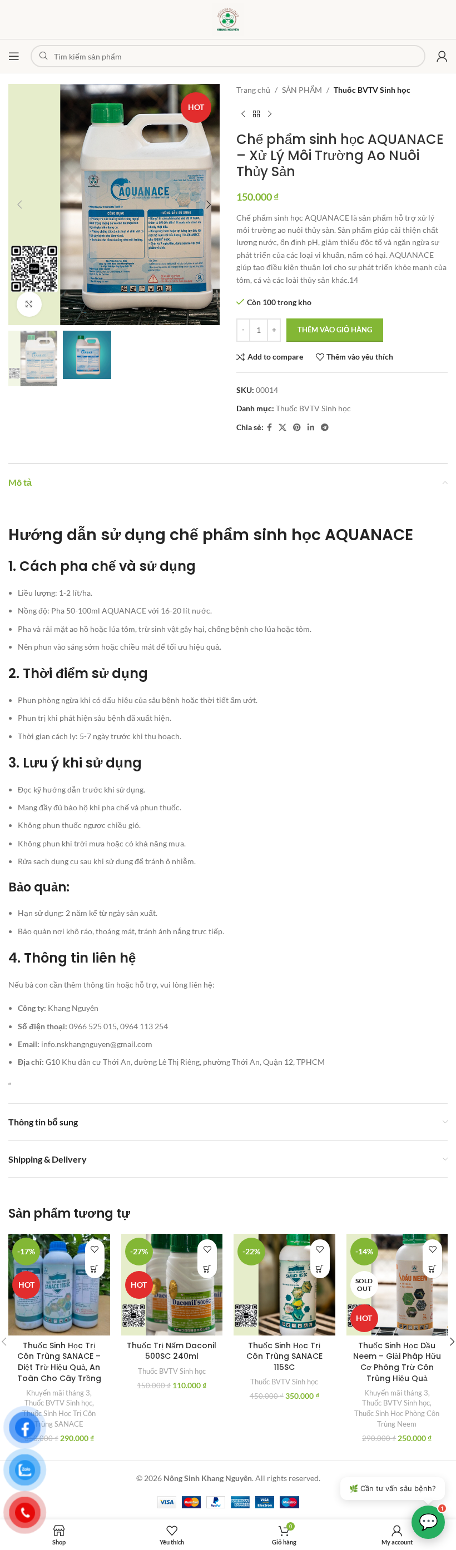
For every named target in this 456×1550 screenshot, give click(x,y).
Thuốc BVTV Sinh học (372, 89)
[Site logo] (228, 18)
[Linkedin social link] (311, 427)
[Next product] (269, 114)
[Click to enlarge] (29, 304)
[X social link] (282, 427)
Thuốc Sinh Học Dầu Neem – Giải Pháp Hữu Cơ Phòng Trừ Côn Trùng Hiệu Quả (397, 1362)
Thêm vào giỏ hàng (335, 329)
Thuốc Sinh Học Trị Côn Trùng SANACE (59, 1418)
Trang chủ (253, 89)
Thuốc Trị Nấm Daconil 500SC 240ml (171, 1351)
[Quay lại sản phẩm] (256, 114)
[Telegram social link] (325, 427)
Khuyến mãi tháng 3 (58, 1392)
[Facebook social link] (269, 427)
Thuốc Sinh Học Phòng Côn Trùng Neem (396, 1418)
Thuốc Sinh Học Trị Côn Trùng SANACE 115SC (284, 1356)
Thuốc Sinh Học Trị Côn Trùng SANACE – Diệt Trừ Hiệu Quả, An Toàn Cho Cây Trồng (59, 1362)
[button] (19, 204)
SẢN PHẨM (302, 89)
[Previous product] (243, 114)
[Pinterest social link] (297, 427)
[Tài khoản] (442, 56)
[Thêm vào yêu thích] (95, 1249)
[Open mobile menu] (14, 56)
